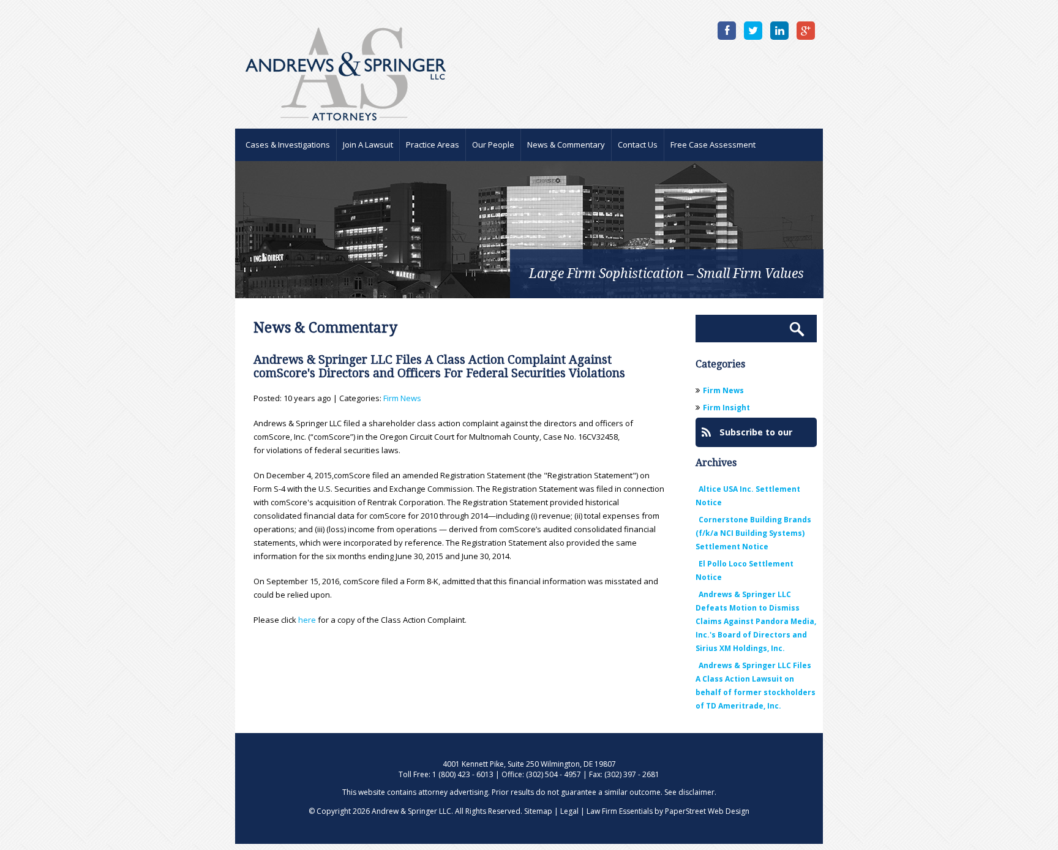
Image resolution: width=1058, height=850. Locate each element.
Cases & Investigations (288, 144)
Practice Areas (432, 144)
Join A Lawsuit (368, 144)
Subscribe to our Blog (747, 436)
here (307, 619)
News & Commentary (566, 144)
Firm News (402, 398)
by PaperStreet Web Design (702, 811)
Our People (493, 144)
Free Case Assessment (713, 144)
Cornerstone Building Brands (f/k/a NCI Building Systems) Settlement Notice (753, 533)
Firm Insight (726, 407)
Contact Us (638, 144)
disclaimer (696, 792)
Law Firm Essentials (620, 811)
